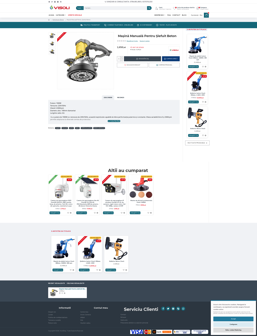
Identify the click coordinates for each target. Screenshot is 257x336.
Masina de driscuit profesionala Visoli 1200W (141, 201)
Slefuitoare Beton (58, 20)
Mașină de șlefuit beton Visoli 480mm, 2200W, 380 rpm (198, 58)
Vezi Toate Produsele (196, 143)
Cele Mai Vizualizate (75, 283)
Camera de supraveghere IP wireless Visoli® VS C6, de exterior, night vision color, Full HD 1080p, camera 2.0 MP (114, 203)
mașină (58, 128)
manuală (64, 128)
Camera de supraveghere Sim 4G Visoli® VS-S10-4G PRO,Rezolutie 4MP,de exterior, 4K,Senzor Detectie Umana (88, 203)
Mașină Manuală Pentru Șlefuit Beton (72, 289)
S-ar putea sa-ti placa (196, 29)
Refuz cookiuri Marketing (233, 330)
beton (77, 128)
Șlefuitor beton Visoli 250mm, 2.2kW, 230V (197, 94)
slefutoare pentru (86, 128)
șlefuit (71, 128)
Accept (233, 319)
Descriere (108, 97)
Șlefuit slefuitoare (99, 128)
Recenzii (120, 97)
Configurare (233, 324)
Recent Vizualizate (56, 283)
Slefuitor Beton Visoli (197, 129)
